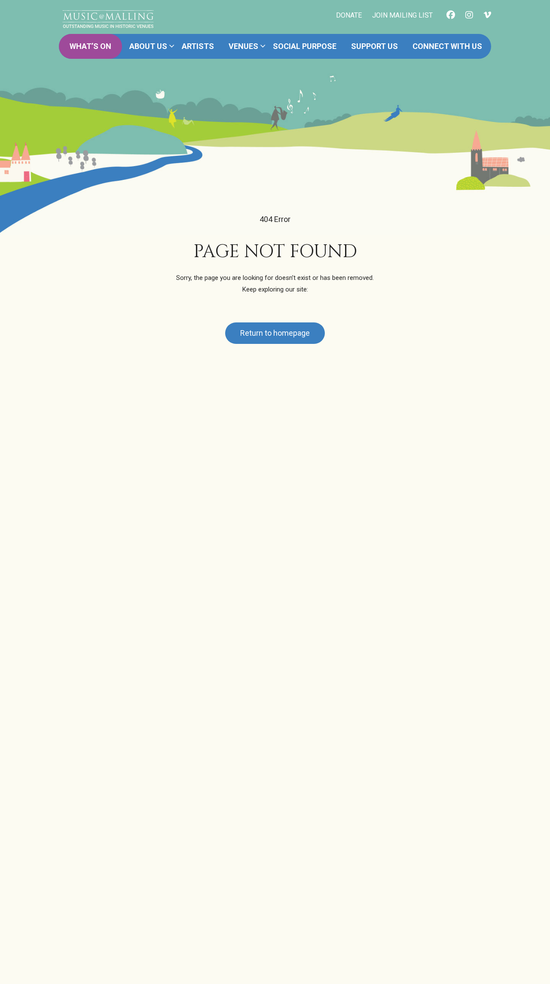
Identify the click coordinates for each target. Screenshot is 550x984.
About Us (148, 46)
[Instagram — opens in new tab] (469, 16)
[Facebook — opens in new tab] (450, 16)
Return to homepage (275, 332)
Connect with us (447, 46)
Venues (243, 46)
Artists (198, 46)
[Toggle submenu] (171, 46)
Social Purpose (304, 46)
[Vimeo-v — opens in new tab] (487, 16)
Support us (374, 46)
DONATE (349, 15)
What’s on (90, 46)
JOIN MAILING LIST (402, 15)
